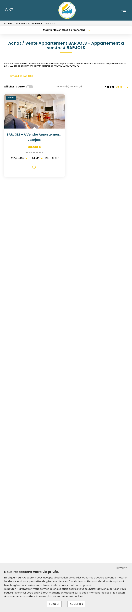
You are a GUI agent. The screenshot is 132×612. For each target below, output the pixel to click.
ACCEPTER (76, 604)
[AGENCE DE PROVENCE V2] (67, 10)
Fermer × (121, 568)
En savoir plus (44, 596)
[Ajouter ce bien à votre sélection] (34, 167)
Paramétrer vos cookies (68, 596)
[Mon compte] (6, 10)
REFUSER (54, 604)
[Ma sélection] (11, 10)
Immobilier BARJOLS (21, 76)
